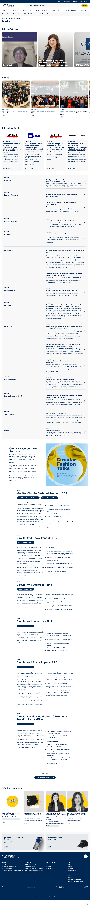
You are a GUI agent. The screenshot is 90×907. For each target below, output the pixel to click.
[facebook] (36, 897)
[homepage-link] (8, 5)
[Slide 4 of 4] (50, 121)
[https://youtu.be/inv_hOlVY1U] (84, 400)
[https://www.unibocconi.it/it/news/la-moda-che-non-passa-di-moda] (84, 417)
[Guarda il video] (19, 49)
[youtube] (49, 897)
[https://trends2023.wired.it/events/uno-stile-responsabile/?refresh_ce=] (84, 432)
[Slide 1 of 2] (43, 70)
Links (68, 862)
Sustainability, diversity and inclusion (11, 819)
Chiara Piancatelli (81, 818)
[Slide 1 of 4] (40, 121)
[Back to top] (86, 856)
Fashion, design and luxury (52, 825)
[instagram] (54, 897)
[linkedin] (45, 897)
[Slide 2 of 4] (43, 121)
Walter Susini (37, 818)
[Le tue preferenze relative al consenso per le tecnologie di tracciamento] (87, 904)
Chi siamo (4, 10)
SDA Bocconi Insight (70, 10)
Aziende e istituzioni (41, 10)
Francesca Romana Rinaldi (53, 821)
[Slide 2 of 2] (47, 70)
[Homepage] (10, 856)
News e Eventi (84, 10)
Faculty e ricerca (56, 10)
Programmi (15, 10)
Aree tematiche (27, 10)
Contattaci (84, 5)
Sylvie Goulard (15, 816)
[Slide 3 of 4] (47, 121)
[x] (40, 897)
